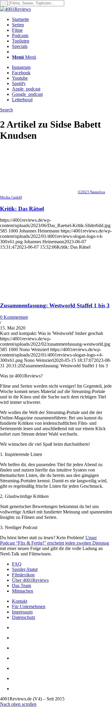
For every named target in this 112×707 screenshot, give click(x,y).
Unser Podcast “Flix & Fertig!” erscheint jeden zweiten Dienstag (54, 540)
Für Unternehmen (28, 606)
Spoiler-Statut (25, 569)
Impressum (22, 611)
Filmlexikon (23, 574)
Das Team (21, 585)
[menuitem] (62, 19)
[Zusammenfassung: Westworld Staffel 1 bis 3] (39, 293)
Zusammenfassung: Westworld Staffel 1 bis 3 (55, 305)
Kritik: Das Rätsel (22, 209)
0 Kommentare (14, 317)
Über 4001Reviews (30, 580)
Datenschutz (23, 617)
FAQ (17, 563)
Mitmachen (22, 590)
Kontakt (19, 601)
